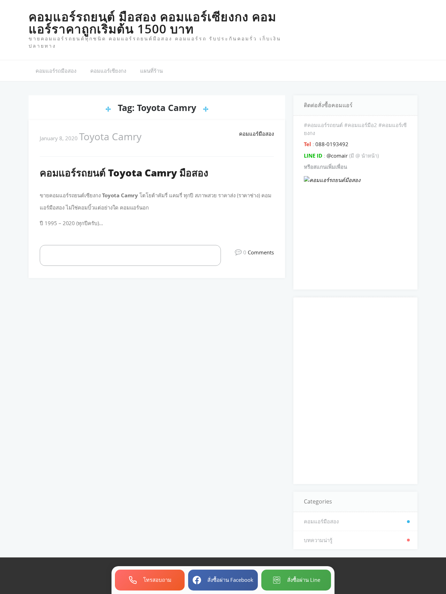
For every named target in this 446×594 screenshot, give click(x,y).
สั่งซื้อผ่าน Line (303, 579)
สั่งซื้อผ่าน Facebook (230, 579)
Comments (261, 252)
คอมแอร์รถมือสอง (56, 70)
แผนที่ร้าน (151, 70)
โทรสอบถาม (157, 579)
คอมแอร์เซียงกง (108, 70)
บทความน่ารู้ (318, 540)
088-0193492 (331, 144)
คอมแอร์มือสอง (256, 133)
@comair (337, 155)
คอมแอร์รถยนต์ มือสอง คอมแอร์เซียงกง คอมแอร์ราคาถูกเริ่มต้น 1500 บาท (152, 22)
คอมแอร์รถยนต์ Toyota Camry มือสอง (124, 172)
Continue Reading (138, 255)
